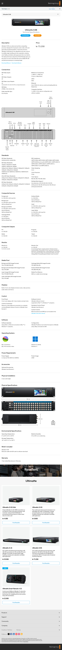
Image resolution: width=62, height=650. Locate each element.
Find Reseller (25, 35)
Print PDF (37, 35)
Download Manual (6, 63)
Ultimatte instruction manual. (38, 313)
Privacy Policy (25, 641)
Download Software (16, 63)
